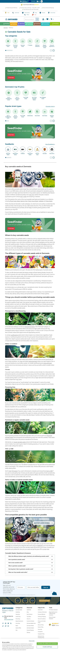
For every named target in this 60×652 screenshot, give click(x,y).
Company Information (42, 612)
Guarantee (40, 629)
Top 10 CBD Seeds (25, 98)
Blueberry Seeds (52, 116)
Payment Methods (41, 614)
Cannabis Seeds (19, 609)
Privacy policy (31, 640)
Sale (16, 630)
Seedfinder (40, 545)
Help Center (40, 609)
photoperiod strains (30, 326)
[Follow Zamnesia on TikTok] (3, 626)
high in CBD (23, 196)
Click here (11, 77)
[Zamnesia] (13, 19)
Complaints (40, 631)
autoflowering (14, 335)
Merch (17, 625)
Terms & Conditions (42, 618)
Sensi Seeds (52, 153)
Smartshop (18, 618)
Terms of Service (30, 594)
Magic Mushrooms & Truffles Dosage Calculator (53, 613)
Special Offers (18, 627)
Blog (28, 612)
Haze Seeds (37, 115)
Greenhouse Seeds (30, 154)
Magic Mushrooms (19, 621)
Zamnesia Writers (30, 625)
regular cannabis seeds (20, 442)
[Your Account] (44, 19)
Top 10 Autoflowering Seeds (8, 98)
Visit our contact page (8, 619)
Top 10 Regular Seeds (43, 98)
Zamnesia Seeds (23, 46)
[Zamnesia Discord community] (8, 626)
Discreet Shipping (30, 630)
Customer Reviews (30, 621)
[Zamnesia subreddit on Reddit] (5, 626)
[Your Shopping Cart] (52, 19)
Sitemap (28, 632)
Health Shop (18, 616)
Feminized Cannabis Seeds (15, 46)
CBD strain (19, 246)
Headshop (18, 612)
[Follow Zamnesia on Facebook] (3, 623)
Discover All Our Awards (44, 600)
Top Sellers (29, 616)
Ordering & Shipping (42, 616)
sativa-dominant (33, 361)
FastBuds (23, 153)
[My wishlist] (48, 19)
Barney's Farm (37, 154)
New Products (29, 614)
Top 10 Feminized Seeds (17, 98)
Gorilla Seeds (30, 115)
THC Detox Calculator (53, 609)
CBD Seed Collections (37, 46)
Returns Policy (41, 624)
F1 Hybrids (30, 45)
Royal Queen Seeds (15, 154)
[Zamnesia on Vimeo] (8, 623)
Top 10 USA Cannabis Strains (34, 98)
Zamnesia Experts (30, 627)
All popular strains (50, 106)
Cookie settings (47, 647)
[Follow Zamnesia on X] (11, 623)
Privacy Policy (23, 594)
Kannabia (45, 153)
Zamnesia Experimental (52, 46)
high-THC (31, 194)
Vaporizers (18, 614)
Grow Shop (18, 623)
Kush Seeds (44, 115)
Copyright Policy (41, 633)
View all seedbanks (49, 144)
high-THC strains (42, 244)
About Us (28, 618)
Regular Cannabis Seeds (45, 46)
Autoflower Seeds (8, 46)
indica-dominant (47, 363)
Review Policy (40, 627)
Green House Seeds (33, 201)
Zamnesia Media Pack (31, 623)
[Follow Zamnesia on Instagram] (5, 623)
